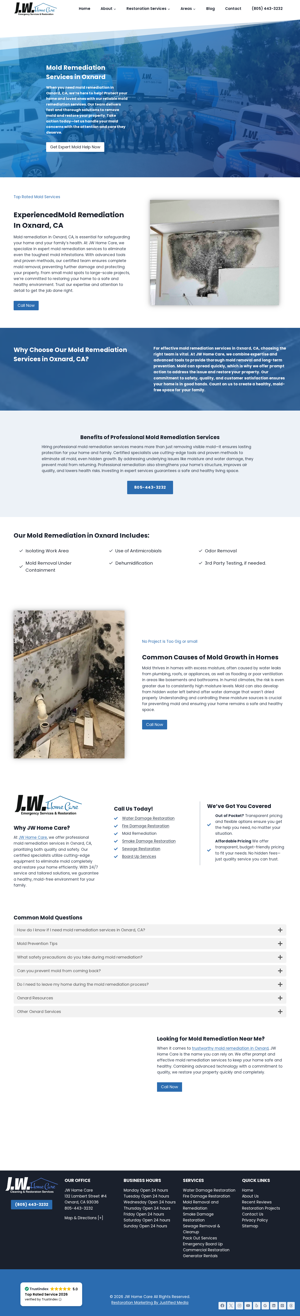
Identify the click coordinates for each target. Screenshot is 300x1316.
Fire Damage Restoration (145, 826)
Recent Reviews (257, 1202)
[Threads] (291, 1305)
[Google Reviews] (265, 1305)
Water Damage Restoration (148, 818)
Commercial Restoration (206, 1250)
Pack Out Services (200, 1238)
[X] (231, 1305)
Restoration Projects (261, 1208)
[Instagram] (239, 1305)
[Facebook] (222, 1305)
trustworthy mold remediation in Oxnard (230, 1048)
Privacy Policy (255, 1220)
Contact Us (253, 1214)
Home (84, 8)
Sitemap (250, 1226)
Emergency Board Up (203, 1244)
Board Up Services (139, 856)
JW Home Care (33, 837)
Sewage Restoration (141, 848)
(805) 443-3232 (267, 8)
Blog (210, 8)
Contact (233, 8)
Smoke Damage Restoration (149, 841)
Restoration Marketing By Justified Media (149, 1302)
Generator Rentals (200, 1256)
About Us (250, 1196)
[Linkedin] (274, 1305)
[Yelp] (256, 1305)
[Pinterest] (282, 1305)
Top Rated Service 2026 (46, 1294)
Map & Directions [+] (84, 1218)
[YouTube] (248, 1305)
